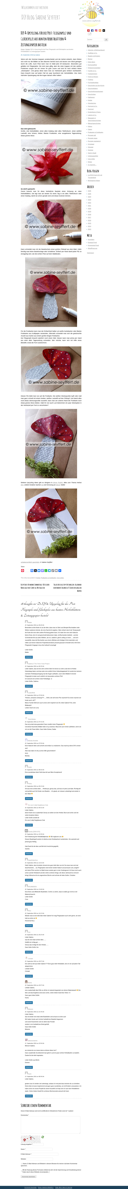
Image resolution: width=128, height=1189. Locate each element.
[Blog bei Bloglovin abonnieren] (103, 31)
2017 (89, 217)
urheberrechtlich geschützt (30, 562)
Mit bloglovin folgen (94, 180)
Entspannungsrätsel (94, 68)
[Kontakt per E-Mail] (89, 35)
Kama (30, 982)
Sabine (38, 55)
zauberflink (31, 692)
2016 (89, 220)
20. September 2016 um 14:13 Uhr (34, 913)
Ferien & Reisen (93, 76)
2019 (89, 211)
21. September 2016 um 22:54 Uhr (34, 1043)
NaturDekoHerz (33, 860)
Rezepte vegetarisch (94, 141)
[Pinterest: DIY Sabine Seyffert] (88, 31)
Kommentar (25, 1115)
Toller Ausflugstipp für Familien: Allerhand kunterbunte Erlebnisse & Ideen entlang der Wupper (67, 587)
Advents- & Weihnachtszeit (96, 50)
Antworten (29, 657)
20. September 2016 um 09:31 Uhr (34, 807)
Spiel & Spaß (92, 153)
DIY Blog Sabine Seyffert (40, 17)
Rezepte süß (92, 135)
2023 (89, 199)
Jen (29, 932)
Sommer (90, 150)
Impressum (90, 253)
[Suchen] (106, 39)
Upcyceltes (60, 578)
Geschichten (92, 94)
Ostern (90, 129)
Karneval (91, 109)
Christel (30, 958)
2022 (89, 202)
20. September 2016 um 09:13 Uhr (34, 786)
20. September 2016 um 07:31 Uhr (34, 721)
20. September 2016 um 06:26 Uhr (34, 625)
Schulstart (91, 144)
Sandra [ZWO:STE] (34, 831)
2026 (89, 191)
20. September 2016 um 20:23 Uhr (34, 934)
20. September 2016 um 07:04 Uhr (34, 695)
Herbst (28, 49)
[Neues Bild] (42, 1137)
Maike (30, 622)
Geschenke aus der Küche (96, 85)
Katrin (30, 767)
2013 (89, 229)
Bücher (90, 59)
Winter (90, 162)
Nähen (90, 126)
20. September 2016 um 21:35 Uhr (34, 1011)
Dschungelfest (92, 65)
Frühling (90, 79)
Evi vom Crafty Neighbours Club (38, 805)
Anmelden (91, 239)
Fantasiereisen (92, 74)
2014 (89, 226)
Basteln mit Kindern (94, 56)
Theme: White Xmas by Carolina (63, 1187)
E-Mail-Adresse (26, 1154)
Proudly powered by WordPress (46, 1187)
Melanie (30, 1009)
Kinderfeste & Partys (94, 112)
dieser (58, 485)
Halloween (91, 97)
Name (23, 1149)
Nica (29, 910)
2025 (89, 194)
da (42, 485)
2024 (89, 197)
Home (23, 49)
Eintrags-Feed (92, 242)
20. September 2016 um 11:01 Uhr (34, 862)
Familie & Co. (92, 71)
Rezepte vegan (92, 138)
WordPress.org (92, 248)
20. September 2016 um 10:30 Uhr (34, 834)
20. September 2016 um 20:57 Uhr (34, 961)
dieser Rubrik (58, 482)
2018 (89, 214)
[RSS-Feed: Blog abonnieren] (100, 31)
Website (23, 1159)
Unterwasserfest (93, 156)
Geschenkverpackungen (95, 91)
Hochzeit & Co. (92, 106)
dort (22, 485)
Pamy (30, 783)
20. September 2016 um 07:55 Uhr (34, 743)
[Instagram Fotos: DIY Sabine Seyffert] (96, 31)
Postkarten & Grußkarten (48, 578)
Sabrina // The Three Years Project (38, 663)
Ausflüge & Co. (92, 53)
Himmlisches (92, 103)
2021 (89, 205)
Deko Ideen (91, 62)
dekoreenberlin (32, 1040)
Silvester (90, 147)
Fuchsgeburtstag (93, 82)
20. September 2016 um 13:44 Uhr (34, 889)
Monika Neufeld (33, 740)
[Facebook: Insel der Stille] (92, 31)
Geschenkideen (93, 88)
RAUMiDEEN (32, 886)
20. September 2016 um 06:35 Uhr (34, 666)
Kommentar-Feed (93, 245)
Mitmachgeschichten (94, 123)
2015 (89, 223)
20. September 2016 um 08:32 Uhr (34, 769)
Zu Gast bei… (92, 165)
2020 (89, 208)
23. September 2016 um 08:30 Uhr (34, 1076)
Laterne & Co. (92, 115)
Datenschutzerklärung (30, 1187)
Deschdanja (32, 719)
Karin (29, 1074)
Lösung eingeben (26, 1144)
